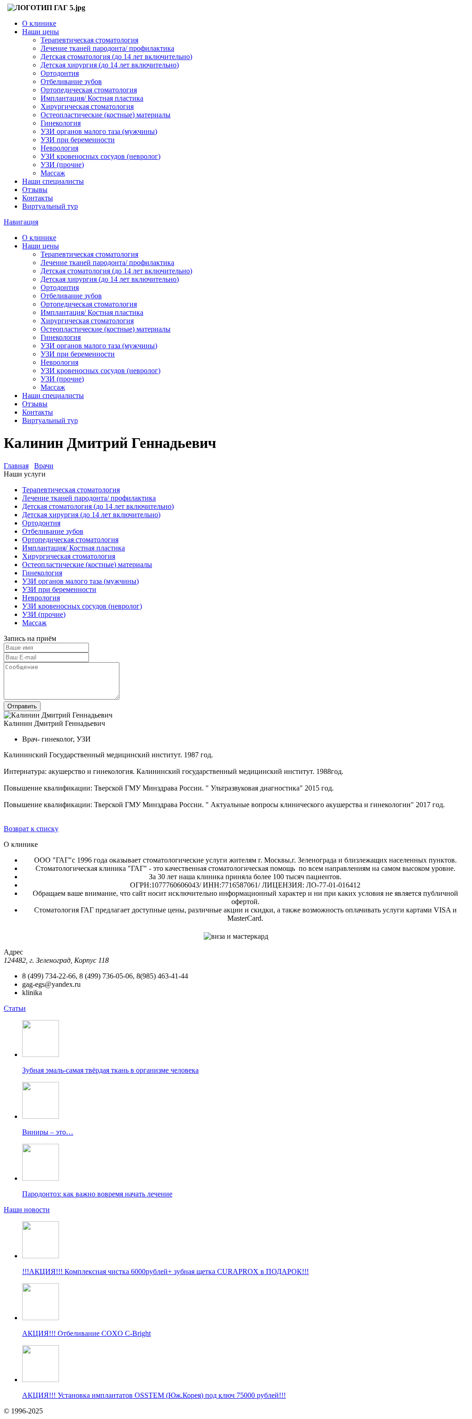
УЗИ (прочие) (62, 165)
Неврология (59, 148)
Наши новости (27, 1210)
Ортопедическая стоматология (89, 90)
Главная (16, 466)
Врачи (43, 466)
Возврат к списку (31, 829)
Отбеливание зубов (71, 81)
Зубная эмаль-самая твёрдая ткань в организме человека (110, 1070)
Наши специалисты (53, 181)
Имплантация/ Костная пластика (92, 98)
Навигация (21, 222)
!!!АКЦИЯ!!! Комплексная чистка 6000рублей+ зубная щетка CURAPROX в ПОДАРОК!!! (165, 1271)
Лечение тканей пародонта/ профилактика (107, 48)
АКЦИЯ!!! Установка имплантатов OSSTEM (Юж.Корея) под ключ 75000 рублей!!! (154, 1395)
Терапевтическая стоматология (89, 40)
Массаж (53, 173)
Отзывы (34, 189)
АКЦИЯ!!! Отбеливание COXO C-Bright (86, 1333)
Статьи (15, 1008)
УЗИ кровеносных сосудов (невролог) (100, 156)
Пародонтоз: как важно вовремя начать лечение (97, 1194)
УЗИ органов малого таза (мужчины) (99, 131)
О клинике (39, 23)
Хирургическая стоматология (87, 106)
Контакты (37, 198)
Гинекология (61, 123)
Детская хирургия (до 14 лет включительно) (110, 65)
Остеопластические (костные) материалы (106, 115)
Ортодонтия (60, 73)
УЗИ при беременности (78, 140)
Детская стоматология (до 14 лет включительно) (116, 56)
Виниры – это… (47, 1132)
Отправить (22, 706)
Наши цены (40, 32)
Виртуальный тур (50, 206)
